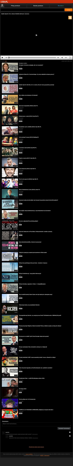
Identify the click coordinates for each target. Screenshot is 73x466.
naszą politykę (29, 454)
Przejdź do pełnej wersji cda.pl (36, 447)
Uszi (6, 61)
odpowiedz (35, 434)
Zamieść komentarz (64, 428)
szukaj (68, 10)
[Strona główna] (4, 2)
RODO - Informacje (44, 455)
